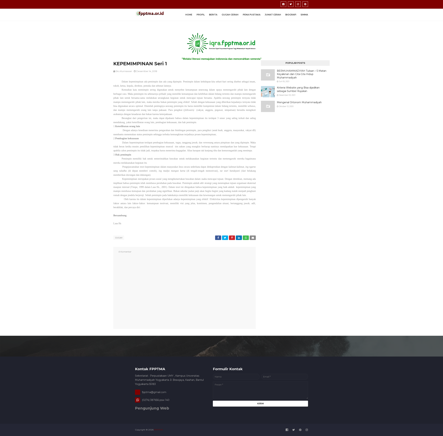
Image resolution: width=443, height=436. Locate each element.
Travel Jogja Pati (186, 429)
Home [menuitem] (188, 14)
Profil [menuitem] (201, 14)
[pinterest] (305, 4)
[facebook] (283, 4)
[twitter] (290, 4)
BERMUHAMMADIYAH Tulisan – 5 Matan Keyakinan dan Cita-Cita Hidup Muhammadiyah (301, 74)
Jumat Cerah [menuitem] (273, 14)
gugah (118, 238)
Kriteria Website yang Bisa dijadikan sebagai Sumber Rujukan (298, 89)
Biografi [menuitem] (290, 14)
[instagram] (298, 4)
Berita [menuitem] (213, 14)
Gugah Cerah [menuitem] (230, 14)
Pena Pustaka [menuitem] (251, 14)
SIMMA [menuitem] (304, 14)
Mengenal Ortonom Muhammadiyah (299, 102)
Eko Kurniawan (123, 71)
